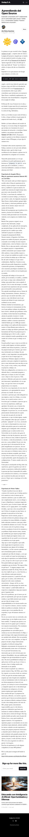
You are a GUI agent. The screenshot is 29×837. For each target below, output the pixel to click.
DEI (21, 119)
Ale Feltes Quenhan (8, 31)
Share (24, 29)
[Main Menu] (26, 2)
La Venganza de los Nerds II (18, 60)
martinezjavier (18, 88)
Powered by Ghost (14, 825)
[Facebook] (16, 821)
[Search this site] (23, 2)
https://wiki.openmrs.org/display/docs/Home (14, 756)
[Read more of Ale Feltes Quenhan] (3, 27)
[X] (13, 821)
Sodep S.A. (6, 2)
